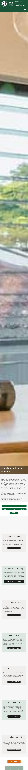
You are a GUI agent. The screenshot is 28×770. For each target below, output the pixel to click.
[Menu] (25, 9)
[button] (14, 761)
